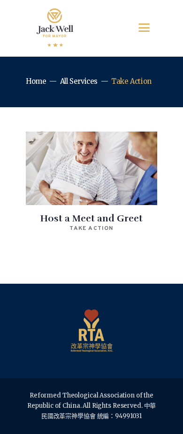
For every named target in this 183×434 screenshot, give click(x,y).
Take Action (91, 228)
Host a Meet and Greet (91, 218)
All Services (79, 81)
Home (36, 81)
